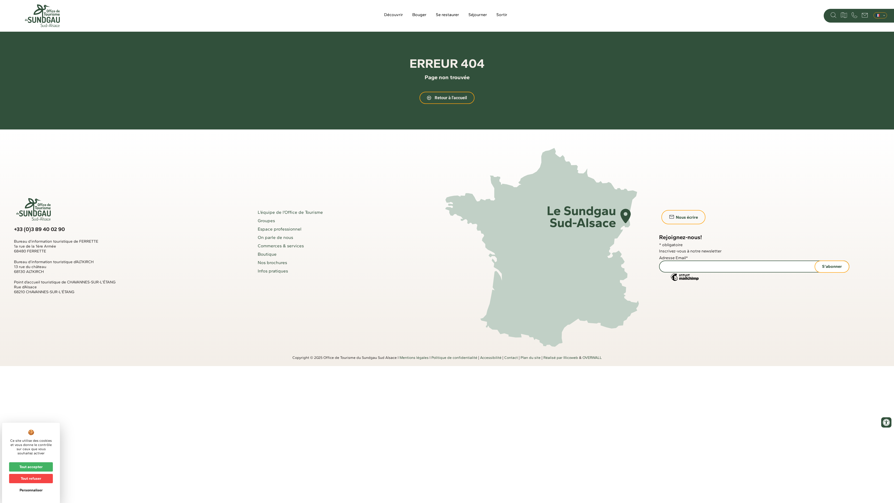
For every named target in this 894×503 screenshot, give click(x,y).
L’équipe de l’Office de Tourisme (290, 212)
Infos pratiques (273, 271)
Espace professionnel (279, 229)
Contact (511, 357)
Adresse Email (673, 258)
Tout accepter (31, 467)
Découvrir (393, 14)
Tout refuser (31, 478)
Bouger (419, 14)
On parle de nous (275, 237)
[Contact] (865, 15)
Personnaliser (31, 490)
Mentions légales (414, 357)
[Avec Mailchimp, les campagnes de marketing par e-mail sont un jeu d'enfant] (684, 280)
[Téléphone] (854, 15)
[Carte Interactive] (844, 15)
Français (880, 15)
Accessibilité (490, 357)
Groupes (266, 220)
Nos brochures (272, 262)
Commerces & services (281, 245)
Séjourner (477, 14)
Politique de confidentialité (454, 357)
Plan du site (531, 357)
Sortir (501, 14)
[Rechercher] (833, 15)
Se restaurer (447, 14)
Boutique (267, 254)
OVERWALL (592, 357)
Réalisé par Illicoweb (560, 357)
